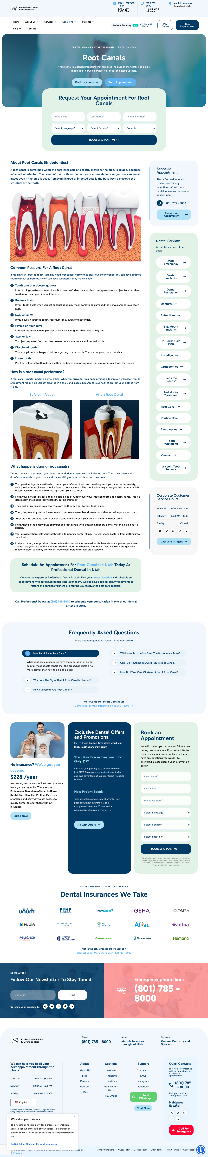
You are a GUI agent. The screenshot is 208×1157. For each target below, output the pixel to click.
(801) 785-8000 (60, 601)
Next (72, 994)
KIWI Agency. (17, 1153)
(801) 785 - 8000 (157, 993)
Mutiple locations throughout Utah (132, 1042)
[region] (42, 1132)
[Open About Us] (37, 22)
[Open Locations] (75, 22)
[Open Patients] (93, 22)
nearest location (102, 577)
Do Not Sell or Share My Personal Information (34, 1144)
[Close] (75, 1116)
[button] (60, 653)
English (23, 1102)
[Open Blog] (20, 29)
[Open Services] (55, 22)
